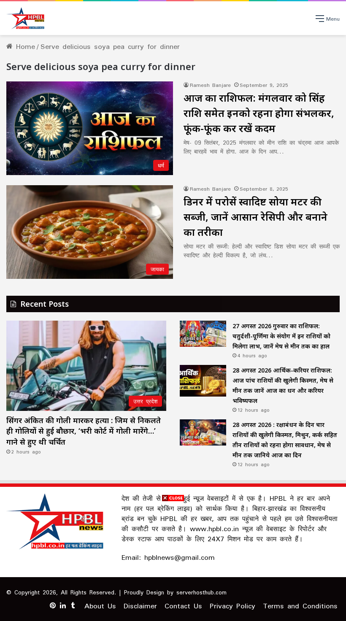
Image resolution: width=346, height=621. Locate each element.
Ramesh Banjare (210, 85)
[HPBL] (26, 18)
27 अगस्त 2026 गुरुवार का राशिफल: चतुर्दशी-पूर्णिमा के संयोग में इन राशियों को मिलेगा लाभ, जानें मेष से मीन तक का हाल (281, 336)
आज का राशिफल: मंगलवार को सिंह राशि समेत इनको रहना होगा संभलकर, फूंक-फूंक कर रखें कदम (259, 113)
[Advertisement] (173, 562)
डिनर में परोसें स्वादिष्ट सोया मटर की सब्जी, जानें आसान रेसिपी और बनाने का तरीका (255, 216)
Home (24, 46)
